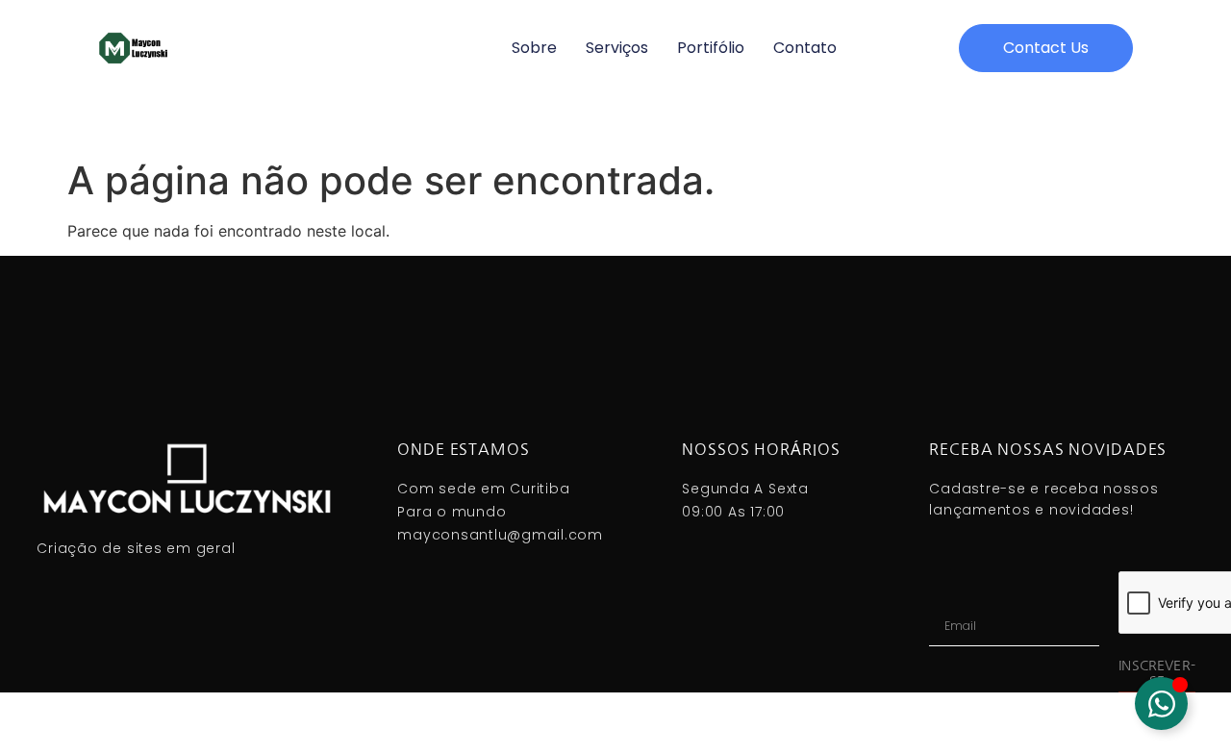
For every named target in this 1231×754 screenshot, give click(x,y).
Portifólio (710, 48)
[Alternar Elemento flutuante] (1161, 703)
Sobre (534, 48)
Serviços (617, 48)
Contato (805, 48)
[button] (1046, 48)
